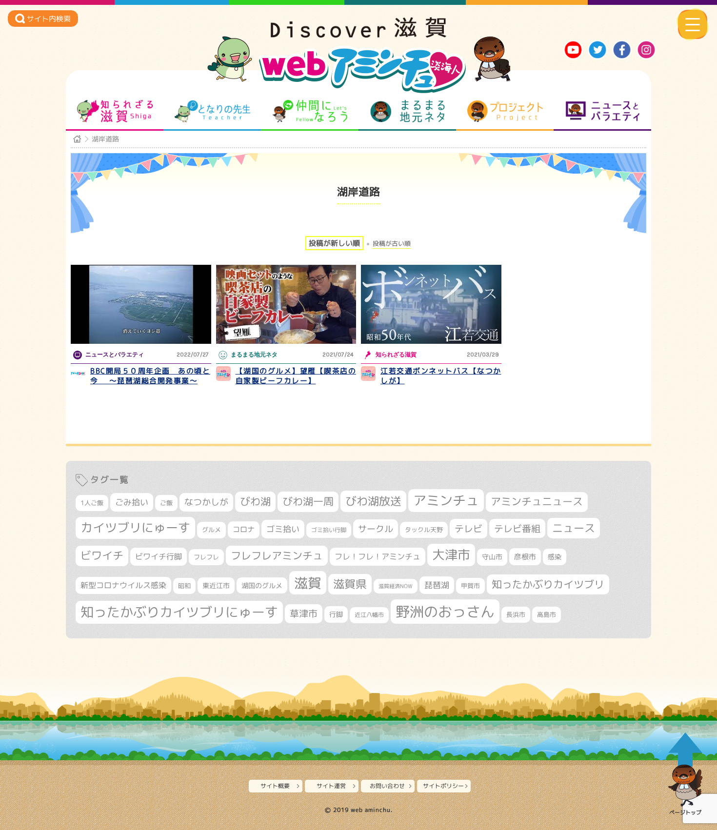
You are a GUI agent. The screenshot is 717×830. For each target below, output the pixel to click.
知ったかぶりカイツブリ (548, 584)
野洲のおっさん (445, 611)
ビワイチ (101, 555)
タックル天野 (424, 529)
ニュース (573, 527)
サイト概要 (275, 786)
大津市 (451, 554)
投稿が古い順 (392, 243)
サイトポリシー (443, 786)
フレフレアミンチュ (277, 555)
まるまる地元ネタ (407, 111)
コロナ (244, 529)
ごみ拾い (131, 502)
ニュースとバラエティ (602, 111)
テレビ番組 (517, 528)
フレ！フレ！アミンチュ (377, 556)
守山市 (492, 557)
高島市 (546, 614)
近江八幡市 (369, 615)
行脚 (336, 614)
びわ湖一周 (308, 501)
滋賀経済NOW (395, 586)
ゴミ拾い (282, 529)
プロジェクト (505, 111)
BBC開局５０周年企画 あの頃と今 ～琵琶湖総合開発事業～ (150, 376)
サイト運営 (331, 786)
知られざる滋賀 (115, 111)
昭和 (184, 585)
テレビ (468, 528)
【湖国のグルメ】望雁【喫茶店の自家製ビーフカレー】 (296, 376)
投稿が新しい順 (334, 243)
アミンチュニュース (537, 501)
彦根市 (525, 557)
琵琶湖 (436, 585)
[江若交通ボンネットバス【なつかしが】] (431, 304)
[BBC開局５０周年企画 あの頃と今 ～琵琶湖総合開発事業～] (141, 304)
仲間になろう (310, 111)
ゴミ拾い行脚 (328, 530)
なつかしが (206, 502)
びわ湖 (255, 501)
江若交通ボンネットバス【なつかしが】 (440, 376)
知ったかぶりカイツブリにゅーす (179, 612)
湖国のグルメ (261, 585)
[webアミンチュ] (358, 34)
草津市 (304, 613)
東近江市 (216, 585)
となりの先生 (212, 111)
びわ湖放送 (373, 501)
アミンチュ (446, 500)
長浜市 (515, 614)
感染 (554, 556)
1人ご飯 (91, 502)
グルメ (211, 529)
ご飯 (166, 502)
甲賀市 (470, 585)
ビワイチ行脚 (158, 556)
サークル (375, 528)
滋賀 (307, 583)
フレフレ (206, 557)
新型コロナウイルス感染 (123, 585)
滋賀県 (350, 584)
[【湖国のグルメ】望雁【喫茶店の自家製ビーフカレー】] (286, 304)
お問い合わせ (387, 786)
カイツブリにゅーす (135, 527)
